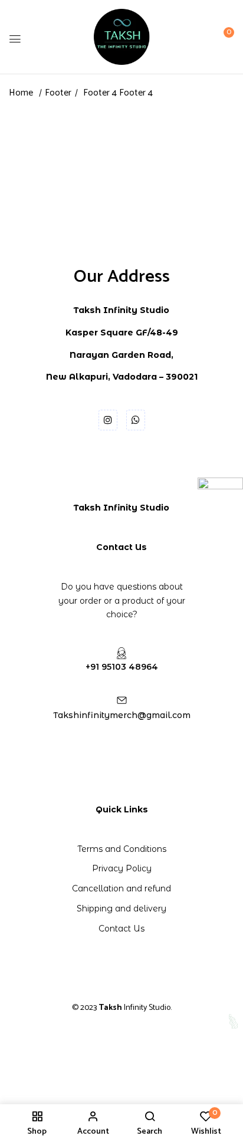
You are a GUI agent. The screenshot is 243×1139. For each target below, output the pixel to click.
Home (21, 93)
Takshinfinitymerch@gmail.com (122, 715)
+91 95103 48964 (122, 666)
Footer (58, 93)
